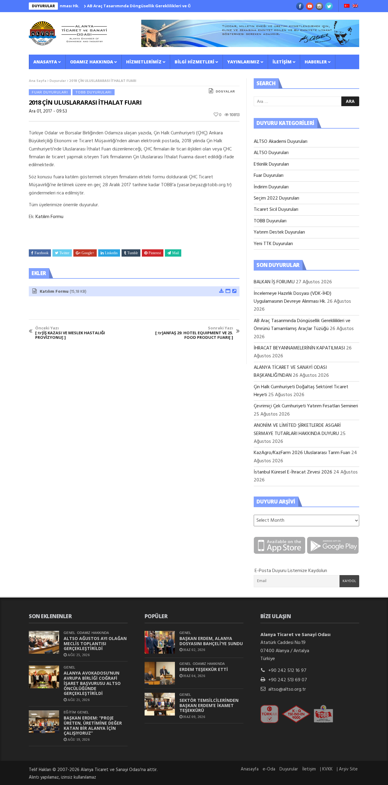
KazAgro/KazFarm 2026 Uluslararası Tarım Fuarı (302, 453)
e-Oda (269, 769)
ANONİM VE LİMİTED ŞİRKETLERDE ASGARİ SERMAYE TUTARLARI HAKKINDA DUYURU (297, 429)
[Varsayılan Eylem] (234, 291)
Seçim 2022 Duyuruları (276, 198)
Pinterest (155, 253)
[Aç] (227, 291)
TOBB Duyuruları (93, 92)
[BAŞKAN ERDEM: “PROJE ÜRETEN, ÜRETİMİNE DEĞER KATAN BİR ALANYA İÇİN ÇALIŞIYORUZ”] (44, 721)
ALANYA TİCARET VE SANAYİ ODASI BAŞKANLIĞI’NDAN (290, 371)
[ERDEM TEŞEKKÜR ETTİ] (160, 673)
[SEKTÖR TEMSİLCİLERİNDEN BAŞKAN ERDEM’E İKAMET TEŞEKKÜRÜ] (160, 704)
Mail (175, 253)
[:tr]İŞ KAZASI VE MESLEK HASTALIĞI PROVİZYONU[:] (70, 333)
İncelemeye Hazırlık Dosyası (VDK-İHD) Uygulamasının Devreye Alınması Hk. (292, 297)
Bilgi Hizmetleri (194, 62)
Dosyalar (225, 91)
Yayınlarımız (243, 62)
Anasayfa (45, 62)
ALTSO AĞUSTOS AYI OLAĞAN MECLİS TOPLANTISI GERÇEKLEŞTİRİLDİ (95, 643)
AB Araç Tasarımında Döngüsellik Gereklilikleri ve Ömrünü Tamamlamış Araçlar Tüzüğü (162, 5)
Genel (69, 633)
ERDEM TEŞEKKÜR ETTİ (203, 669)
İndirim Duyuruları (271, 187)
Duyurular (57, 81)
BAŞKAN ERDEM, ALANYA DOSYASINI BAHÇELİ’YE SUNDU (211, 640)
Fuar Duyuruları (50, 92)
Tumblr (132, 253)
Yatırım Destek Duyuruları (279, 232)
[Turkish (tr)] (347, 6)
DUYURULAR (43, 5)
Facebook (41, 253)
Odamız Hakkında (91, 62)
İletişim (282, 62)
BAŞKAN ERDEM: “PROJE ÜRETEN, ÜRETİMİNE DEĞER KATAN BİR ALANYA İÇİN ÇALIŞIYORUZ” (93, 725)
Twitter (64, 253)
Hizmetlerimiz (144, 62)
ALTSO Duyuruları (271, 153)
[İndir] (221, 291)
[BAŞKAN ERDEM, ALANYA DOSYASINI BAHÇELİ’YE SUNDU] (160, 642)
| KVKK (326, 769)
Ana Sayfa (37, 81)
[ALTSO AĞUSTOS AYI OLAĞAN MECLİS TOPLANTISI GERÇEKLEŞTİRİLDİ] (44, 642)
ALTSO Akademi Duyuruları (280, 142)
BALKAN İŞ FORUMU (274, 282)
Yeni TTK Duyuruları (273, 244)
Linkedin (111, 253)
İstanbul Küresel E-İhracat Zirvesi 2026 (293, 472)
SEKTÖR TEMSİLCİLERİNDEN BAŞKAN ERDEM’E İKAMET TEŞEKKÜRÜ (209, 705)
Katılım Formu (49, 217)
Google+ (88, 253)
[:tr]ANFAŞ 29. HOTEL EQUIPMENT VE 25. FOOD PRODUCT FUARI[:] (194, 333)
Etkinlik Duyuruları (271, 164)
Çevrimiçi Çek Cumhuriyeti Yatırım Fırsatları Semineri (306, 406)
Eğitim (70, 712)
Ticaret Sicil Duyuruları (276, 210)
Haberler (316, 62)
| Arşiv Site (347, 769)
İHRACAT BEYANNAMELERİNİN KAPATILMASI (299, 348)
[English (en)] (355, 6)
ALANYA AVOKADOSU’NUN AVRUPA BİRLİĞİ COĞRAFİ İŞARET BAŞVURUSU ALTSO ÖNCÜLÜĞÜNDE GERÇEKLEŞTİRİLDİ (92, 683)
